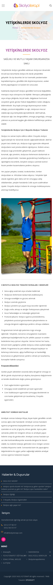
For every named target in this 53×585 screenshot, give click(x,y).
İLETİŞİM (6, 563)
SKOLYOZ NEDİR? (10, 481)
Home (15, 27)
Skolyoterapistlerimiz (36, 559)
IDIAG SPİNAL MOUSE (12, 559)
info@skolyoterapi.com (13, 533)
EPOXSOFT (30, 580)
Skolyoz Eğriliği (9, 494)
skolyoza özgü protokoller (11, 151)
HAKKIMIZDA (33, 552)
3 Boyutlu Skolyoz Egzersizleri (15, 500)
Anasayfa (6, 552)
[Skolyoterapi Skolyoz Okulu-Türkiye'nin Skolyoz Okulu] (26, 5)
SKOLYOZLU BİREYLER (37, 555)
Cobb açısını (33, 182)
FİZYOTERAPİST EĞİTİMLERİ (14, 555)
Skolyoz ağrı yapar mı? (12, 505)
